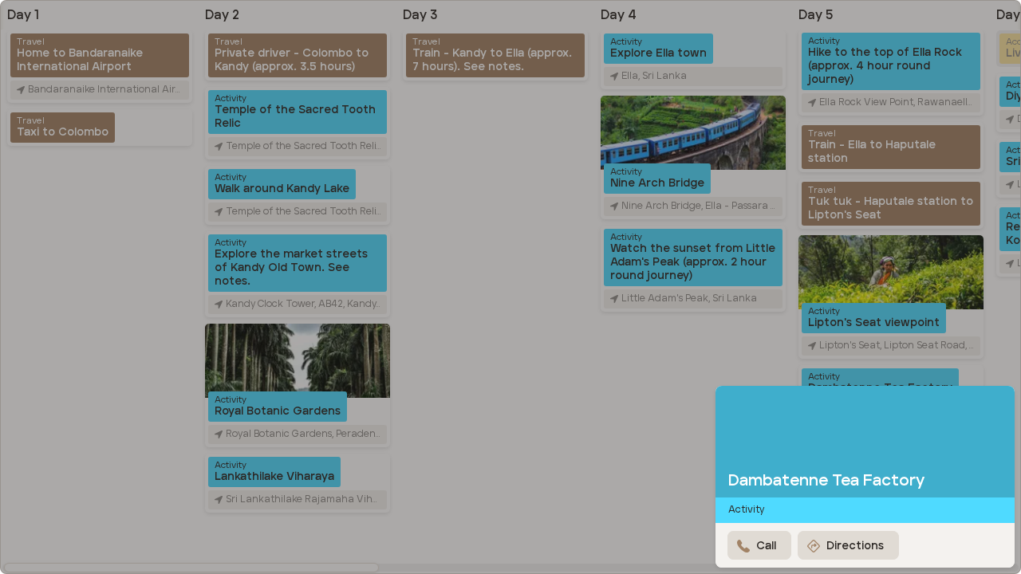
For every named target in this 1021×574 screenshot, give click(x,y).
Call (766, 546)
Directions (855, 546)
